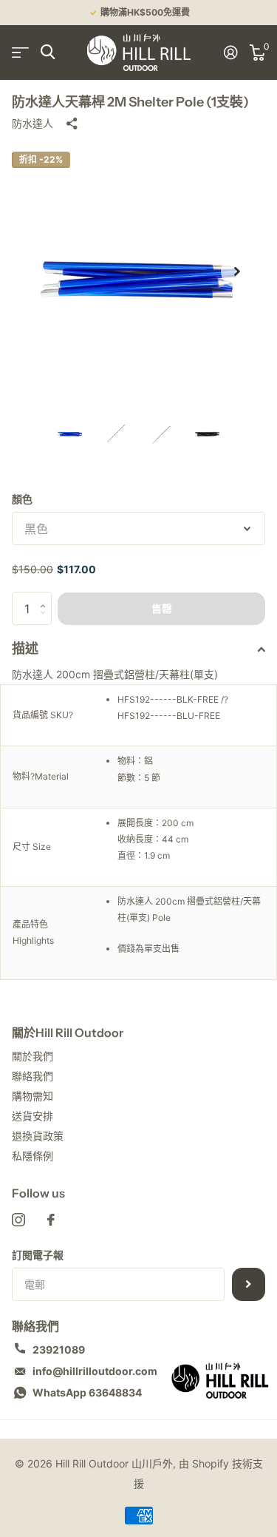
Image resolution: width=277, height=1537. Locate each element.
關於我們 (32, 1056)
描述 (25, 649)
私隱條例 (32, 1155)
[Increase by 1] (46, 596)
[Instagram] (18, 1219)
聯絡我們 (32, 1076)
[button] (237, 271)
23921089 (59, 1349)
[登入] (231, 52)
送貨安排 (32, 1115)
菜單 (20, 52)
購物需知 (32, 1096)
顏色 (22, 499)
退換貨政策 (38, 1135)
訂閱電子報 (38, 1255)
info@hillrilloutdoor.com (95, 1371)
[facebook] (51, 1219)
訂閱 (248, 1284)
